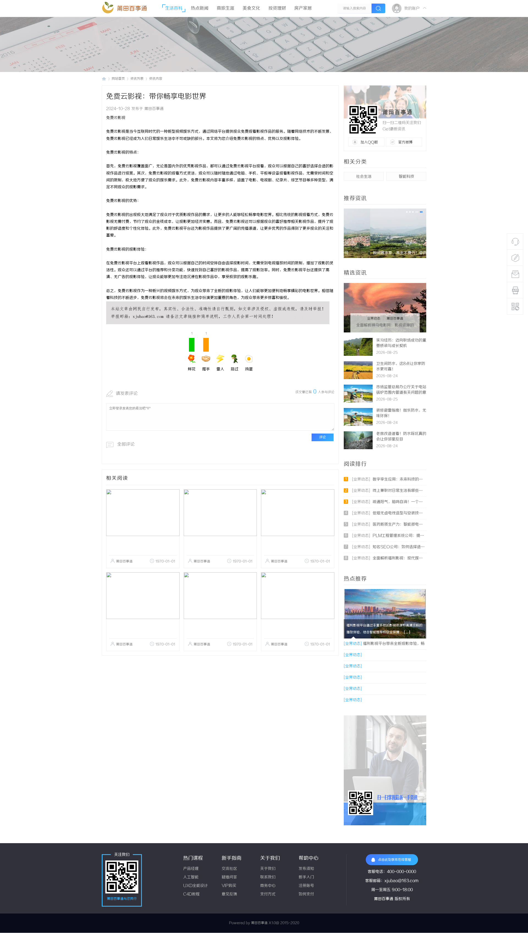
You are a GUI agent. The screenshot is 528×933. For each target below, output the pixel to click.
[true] (378, 8)
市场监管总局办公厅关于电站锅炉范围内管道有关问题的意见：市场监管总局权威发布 (401, 393)
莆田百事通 (132, 8)
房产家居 (303, 8)
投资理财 (277, 8)
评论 (322, 437)
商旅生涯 (225, 8)
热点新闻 (199, 8)
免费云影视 (115, 118)
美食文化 (251, 8)
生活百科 (174, 8)
